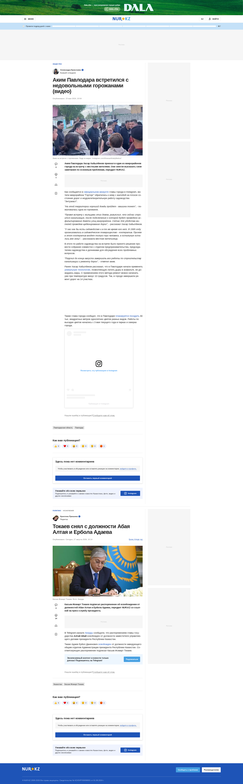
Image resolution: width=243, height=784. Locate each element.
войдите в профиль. (128, 469)
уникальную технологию (77, 270)
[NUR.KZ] (121, 19)
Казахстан (58, 684)
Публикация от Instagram (98, 404)
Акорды (89, 633)
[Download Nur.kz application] (121, 7)
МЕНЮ (31, 19)
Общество (57, 64)
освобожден (104, 644)
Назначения (68, 511)
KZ (202, 19)
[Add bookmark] (56, 193)
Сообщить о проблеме (188, 770)
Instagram (132, 493)
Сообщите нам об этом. (104, 415)
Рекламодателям (211, 770)
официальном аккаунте (96, 192)
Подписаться (132, 659)
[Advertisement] (121, 44)
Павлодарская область (63, 428)
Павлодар (79, 428)
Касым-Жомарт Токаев (74, 684)
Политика (57, 511)
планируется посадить (127, 316)
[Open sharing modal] (56, 184)
